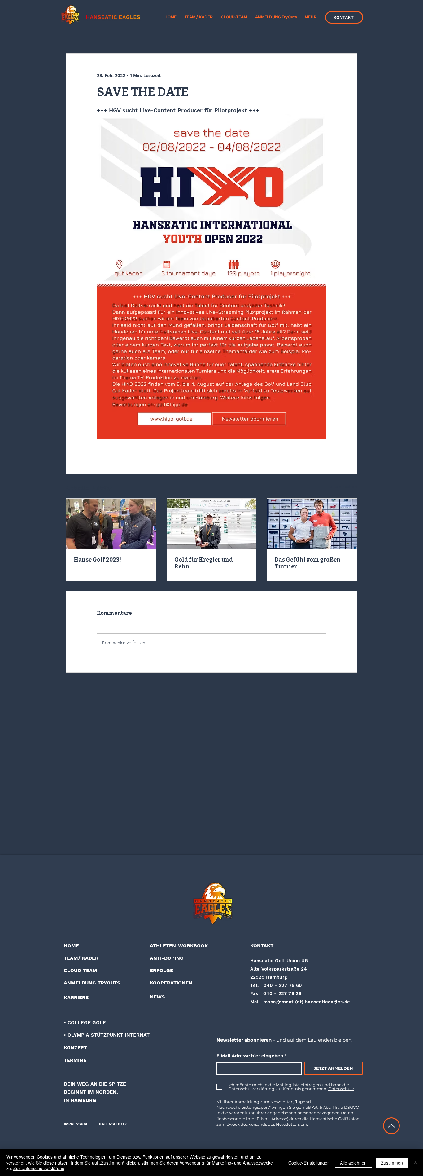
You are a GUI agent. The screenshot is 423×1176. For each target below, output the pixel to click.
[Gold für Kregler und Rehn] (211, 524)
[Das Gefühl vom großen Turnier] (312, 524)
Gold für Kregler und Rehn (203, 563)
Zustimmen (392, 1163)
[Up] (391, 1125)
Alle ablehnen (353, 1163)
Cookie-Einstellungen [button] (309, 1163)
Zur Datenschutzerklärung (38, 1168)
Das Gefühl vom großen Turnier (308, 563)
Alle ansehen (343, 486)
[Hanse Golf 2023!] (111, 524)
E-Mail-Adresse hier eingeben (249, 1056)
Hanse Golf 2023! (97, 559)
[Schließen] (415, 1162)
